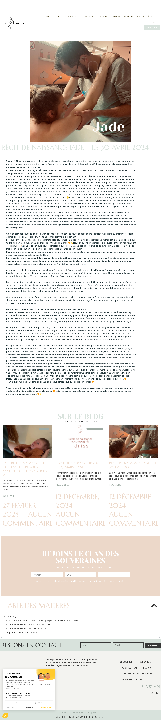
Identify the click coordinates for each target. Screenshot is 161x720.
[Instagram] (148, 2)
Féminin (103, 16)
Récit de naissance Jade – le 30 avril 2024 (133, 465)
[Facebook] (152, 2)
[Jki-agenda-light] (157, 2)
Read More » (9, 496)
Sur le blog (11, 616)
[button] (154, 605)
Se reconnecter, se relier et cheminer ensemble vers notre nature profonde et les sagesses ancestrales (80, 581)
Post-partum (86, 16)
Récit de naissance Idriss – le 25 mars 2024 (78, 465)
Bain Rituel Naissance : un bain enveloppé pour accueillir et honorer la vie (25, 469)
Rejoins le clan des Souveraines (22, 632)
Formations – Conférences (127, 16)
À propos (152, 16)
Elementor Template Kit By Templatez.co (80, 712)
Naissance (68, 16)
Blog (154, 22)
